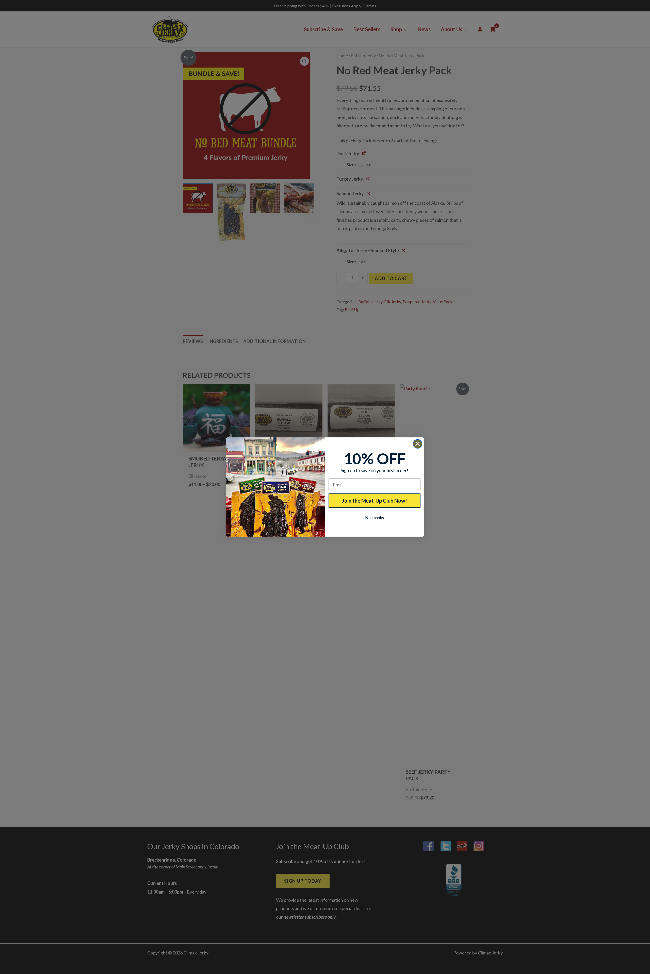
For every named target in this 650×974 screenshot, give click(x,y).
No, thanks (374, 517)
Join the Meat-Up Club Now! (374, 501)
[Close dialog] (417, 443)
